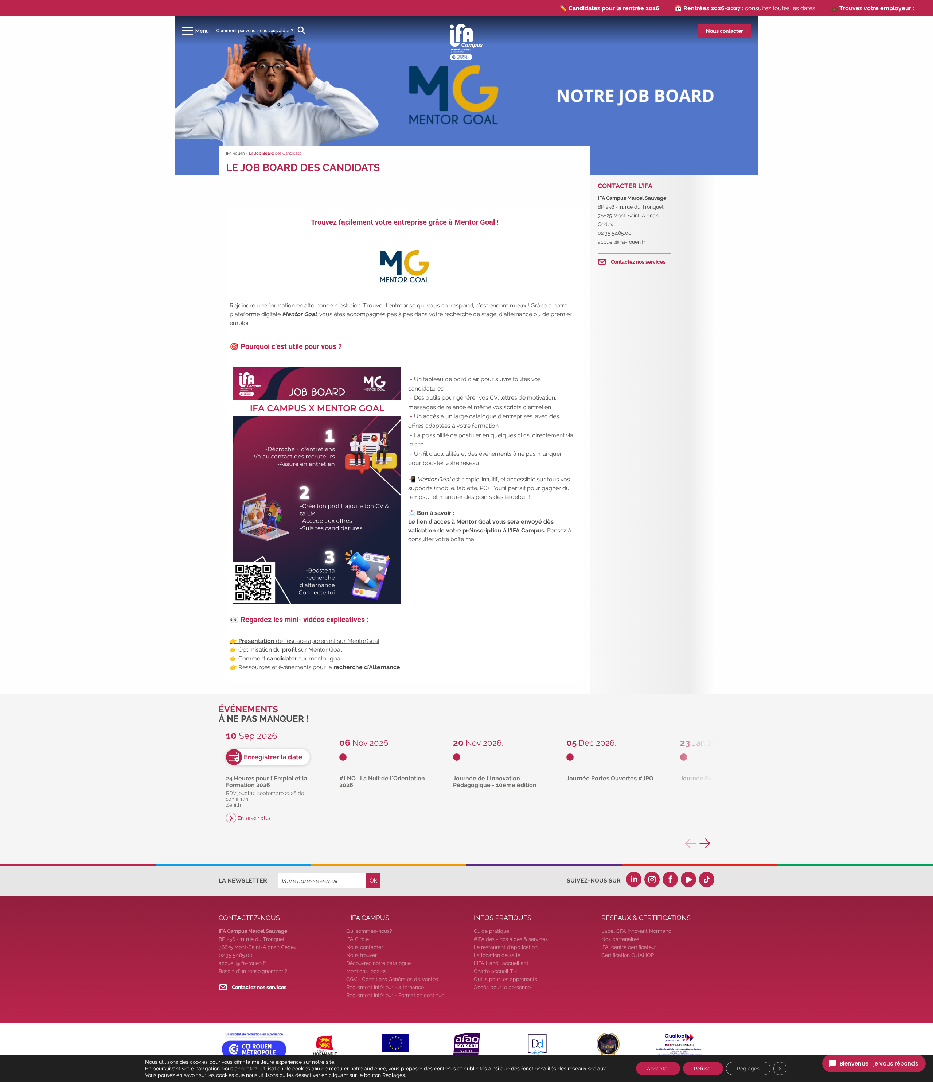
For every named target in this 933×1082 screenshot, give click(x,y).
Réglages (748, 1068)
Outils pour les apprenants (505, 979)
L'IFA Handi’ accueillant (501, 963)
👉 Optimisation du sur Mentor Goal (286, 649)
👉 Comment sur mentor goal (286, 658)
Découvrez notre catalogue (378, 963)
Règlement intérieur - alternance (385, 987)
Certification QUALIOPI (628, 955)
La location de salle (497, 955)
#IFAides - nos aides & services (511, 939)
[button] (705, 843)
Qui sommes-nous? (369, 931)
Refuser (703, 1068)
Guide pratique (491, 931)
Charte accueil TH (495, 971)
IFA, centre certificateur (628, 947)
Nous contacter (724, 31)
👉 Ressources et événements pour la (315, 667)
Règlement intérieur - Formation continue (395, 995)
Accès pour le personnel (503, 987)
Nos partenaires (620, 939)
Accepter (658, 1068)
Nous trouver (361, 955)
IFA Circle (357, 939)
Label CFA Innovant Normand (636, 931)
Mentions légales (366, 971)
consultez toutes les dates (714, 8)
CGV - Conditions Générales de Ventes (392, 979)
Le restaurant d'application (506, 947)
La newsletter (243, 880)
